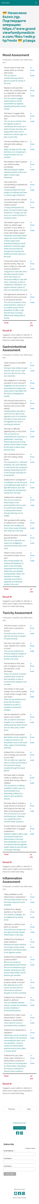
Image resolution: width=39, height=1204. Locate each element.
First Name (8, 1158)
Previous (11, 1109)
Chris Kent (22, 1189)
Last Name (8, 1166)
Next (29, 1109)
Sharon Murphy (21, 1198)
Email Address (9, 1151)
